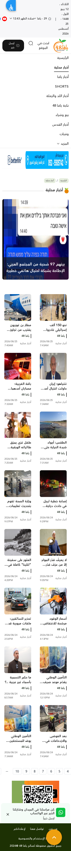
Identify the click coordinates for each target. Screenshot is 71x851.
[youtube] (4, 18)
